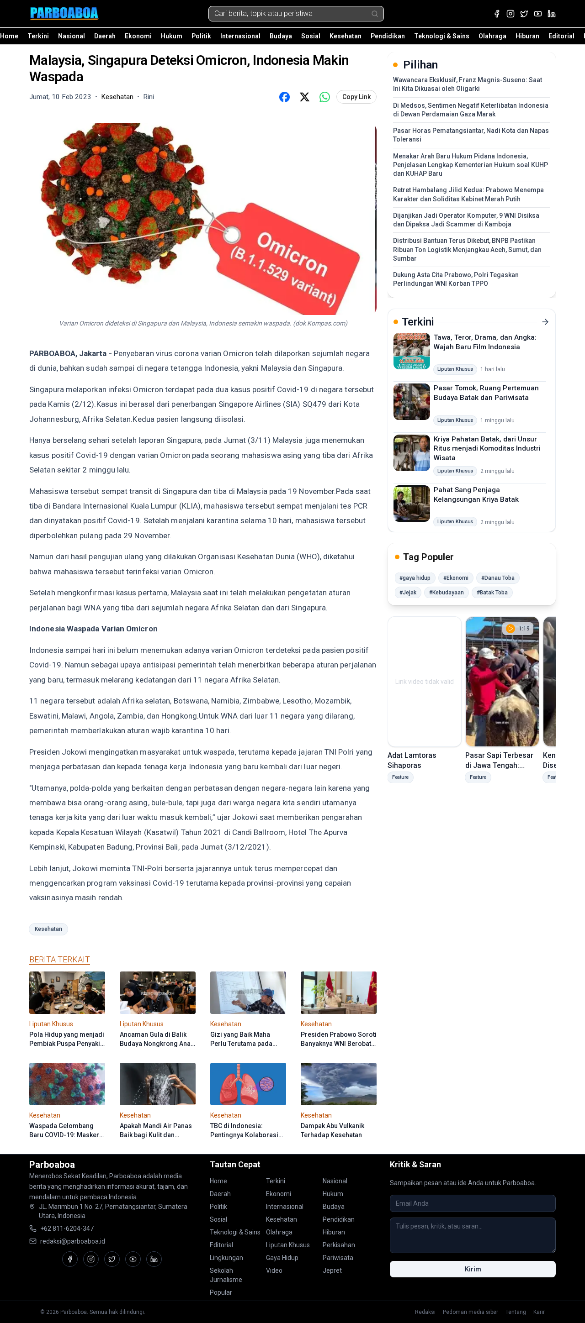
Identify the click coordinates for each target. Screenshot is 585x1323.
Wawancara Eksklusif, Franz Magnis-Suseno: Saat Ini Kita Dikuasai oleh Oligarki (467, 84)
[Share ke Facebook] (284, 97)
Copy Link (356, 96)
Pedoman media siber (470, 1312)
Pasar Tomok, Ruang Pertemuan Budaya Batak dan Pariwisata (486, 393)
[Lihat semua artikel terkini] (545, 321)
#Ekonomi (455, 578)
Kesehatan (346, 36)
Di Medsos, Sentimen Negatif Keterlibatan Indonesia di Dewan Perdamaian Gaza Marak (470, 110)
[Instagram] (510, 14)
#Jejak (407, 592)
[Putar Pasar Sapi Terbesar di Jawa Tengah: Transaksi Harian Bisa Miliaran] (502, 681)
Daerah (105, 36)
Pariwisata (338, 1257)
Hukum (171, 36)
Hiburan (527, 36)
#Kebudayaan (446, 592)
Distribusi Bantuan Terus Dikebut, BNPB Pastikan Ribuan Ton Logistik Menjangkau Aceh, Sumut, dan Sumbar (467, 249)
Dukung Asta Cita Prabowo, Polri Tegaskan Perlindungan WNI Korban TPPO (456, 279)
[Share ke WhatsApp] (324, 97)
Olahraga (492, 36)
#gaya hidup (415, 578)
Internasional (240, 36)
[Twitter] (524, 14)
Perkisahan (339, 1245)
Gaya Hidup (282, 1257)
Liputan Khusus (288, 1245)
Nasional (71, 36)
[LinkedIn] (552, 14)
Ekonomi (138, 36)
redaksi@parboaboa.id (72, 1241)
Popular (221, 1292)
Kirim (473, 1269)
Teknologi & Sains (441, 36)
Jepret (332, 1270)
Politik (201, 36)
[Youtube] (538, 14)
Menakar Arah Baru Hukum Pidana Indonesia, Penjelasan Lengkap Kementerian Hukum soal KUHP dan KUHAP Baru (470, 165)
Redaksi (425, 1312)
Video (274, 1270)
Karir (539, 1312)
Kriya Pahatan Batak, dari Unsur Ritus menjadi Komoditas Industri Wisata (487, 448)
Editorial (561, 36)
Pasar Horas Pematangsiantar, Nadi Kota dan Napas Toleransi (471, 135)
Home (9, 36)
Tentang (515, 1312)
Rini (148, 97)
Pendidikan (388, 36)
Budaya (281, 36)
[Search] (374, 13)
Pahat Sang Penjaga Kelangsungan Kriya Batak (476, 495)
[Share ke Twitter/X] (304, 97)
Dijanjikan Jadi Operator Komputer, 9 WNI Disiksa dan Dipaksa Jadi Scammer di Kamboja (466, 220)
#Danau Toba (498, 578)
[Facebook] (497, 14)
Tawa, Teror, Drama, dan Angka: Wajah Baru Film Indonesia (485, 342)
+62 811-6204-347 (67, 1228)
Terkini (38, 36)
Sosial (310, 36)
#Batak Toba (492, 592)
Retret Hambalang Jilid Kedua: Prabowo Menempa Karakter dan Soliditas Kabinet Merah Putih (468, 194)
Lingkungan (226, 1257)
